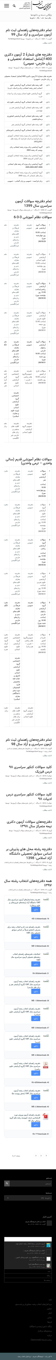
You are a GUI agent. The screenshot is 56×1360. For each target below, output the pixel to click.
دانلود (48, 85)
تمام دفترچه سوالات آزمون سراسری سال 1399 (33, 204)
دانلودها (28, 39)
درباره (49, 1335)
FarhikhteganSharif (14, 39)
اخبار (30, 776)
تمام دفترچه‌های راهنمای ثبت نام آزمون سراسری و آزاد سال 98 (29, 742)
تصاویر (49, 1308)
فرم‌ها (49, 1321)
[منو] (7, 5)
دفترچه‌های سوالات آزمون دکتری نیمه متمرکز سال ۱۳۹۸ (29, 824)
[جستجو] (14, 5)
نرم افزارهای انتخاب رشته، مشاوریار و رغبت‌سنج (33, 1304)
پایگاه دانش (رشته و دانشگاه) (41, 1326)
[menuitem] (14, 5)
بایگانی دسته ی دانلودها (41, 15)
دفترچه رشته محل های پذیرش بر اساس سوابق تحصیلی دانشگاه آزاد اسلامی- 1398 (29, 854)
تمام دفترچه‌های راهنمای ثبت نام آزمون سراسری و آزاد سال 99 (29, 32)
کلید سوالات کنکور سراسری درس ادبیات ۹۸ (29, 797)
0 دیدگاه (37, 39)
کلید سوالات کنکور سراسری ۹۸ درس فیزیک (30, 769)
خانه (50, 1299)
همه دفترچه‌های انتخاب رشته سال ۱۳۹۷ (28, 883)
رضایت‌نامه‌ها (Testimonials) (41, 1339)
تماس (49, 1317)
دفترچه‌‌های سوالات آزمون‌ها (22, 68)
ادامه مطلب (47, 42)
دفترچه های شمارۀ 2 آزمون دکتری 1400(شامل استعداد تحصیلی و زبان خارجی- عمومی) (28, 59)
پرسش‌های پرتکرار (45, 1330)
